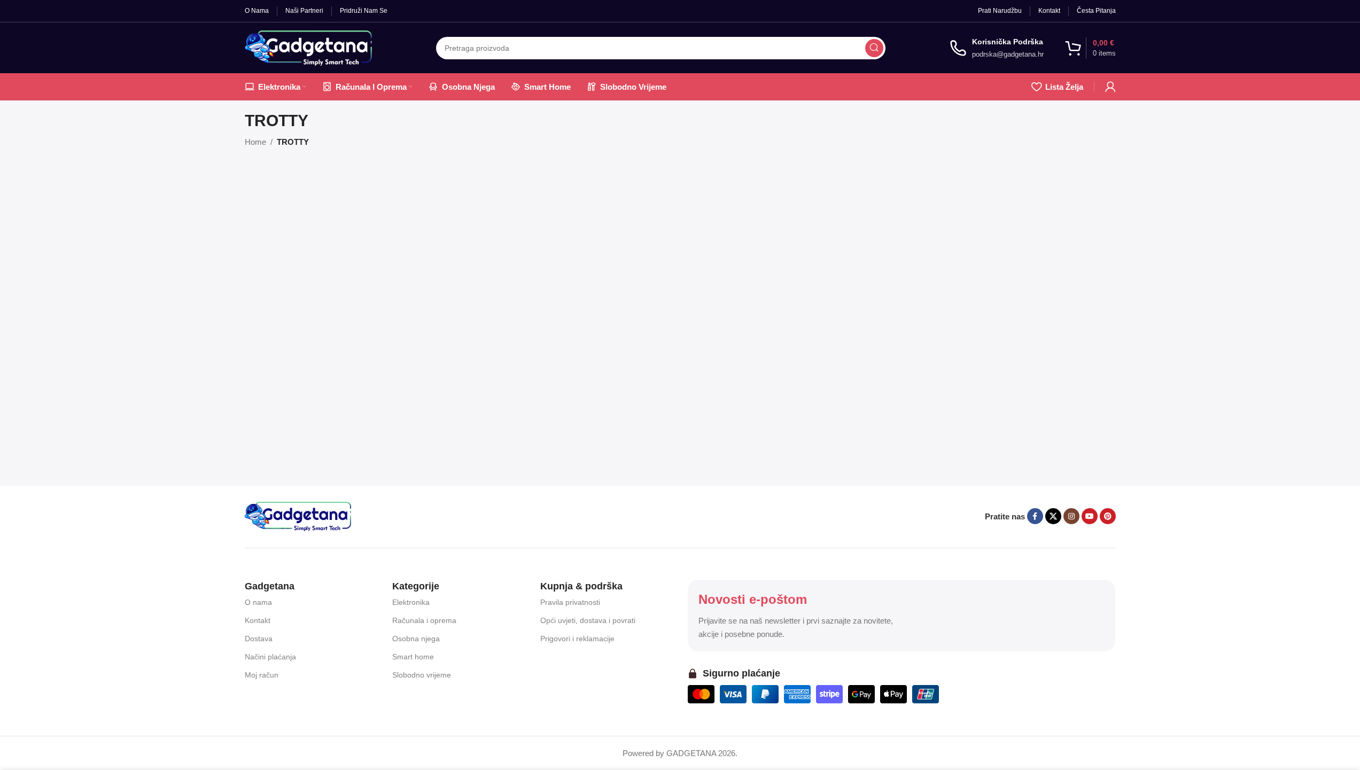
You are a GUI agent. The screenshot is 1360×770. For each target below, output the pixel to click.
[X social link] (1053, 516)
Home (255, 141)
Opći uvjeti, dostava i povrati (587, 620)
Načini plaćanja (270, 656)
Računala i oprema (424, 620)
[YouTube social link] (1090, 516)
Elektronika (411, 602)
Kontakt (257, 620)
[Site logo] (308, 46)
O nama (258, 602)
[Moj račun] (1110, 86)
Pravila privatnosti (570, 602)
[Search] (874, 48)
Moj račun (261, 675)
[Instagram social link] (1071, 516)
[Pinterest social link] (1108, 516)
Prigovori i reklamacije (577, 638)
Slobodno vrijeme (421, 675)
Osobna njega (416, 638)
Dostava (259, 638)
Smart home (413, 656)
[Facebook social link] (1035, 516)
